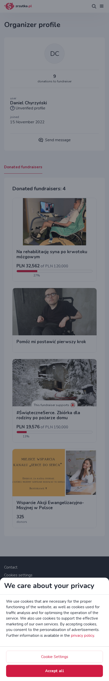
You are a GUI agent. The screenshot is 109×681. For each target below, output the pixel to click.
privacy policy (82, 635)
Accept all (54, 670)
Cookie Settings (54, 656)
